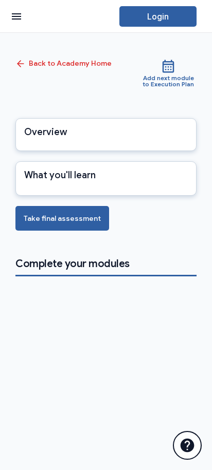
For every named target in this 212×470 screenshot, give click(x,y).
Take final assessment (62, 218)
